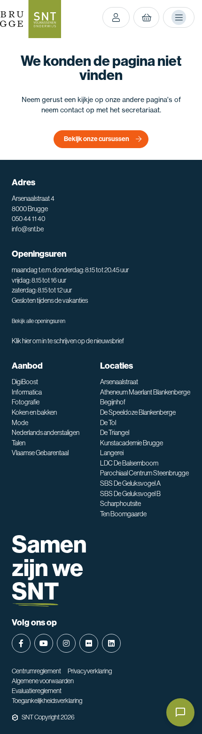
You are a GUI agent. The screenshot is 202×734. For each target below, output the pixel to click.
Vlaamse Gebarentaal (40, 453)
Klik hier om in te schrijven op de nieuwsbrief (68, 341)
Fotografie (25, 402)
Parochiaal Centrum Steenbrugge (144, 473)
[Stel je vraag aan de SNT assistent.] (180, 712)
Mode (20, 422)
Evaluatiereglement (37, 691)
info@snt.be (28, 229)
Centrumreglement (36, 671)
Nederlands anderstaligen (45, 432)
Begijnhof (112, 402)
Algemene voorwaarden (43, 681)
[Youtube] (43, 643)
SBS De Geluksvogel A (130, 483)
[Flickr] (88, 643)
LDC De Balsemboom (129, 463)
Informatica (27, 392)
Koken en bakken (34, 412)
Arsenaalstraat (119, 382)
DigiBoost (25, 382)
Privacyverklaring (90, 671)
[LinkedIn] (111, 643)
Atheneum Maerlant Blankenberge (145, 392)
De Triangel (114, 432)
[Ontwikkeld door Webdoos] (15, 717)
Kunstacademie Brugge (131, 443)
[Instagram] (66, 643)
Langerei (112, 453)
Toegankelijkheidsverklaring (47, 700)
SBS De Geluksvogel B (130, 493)
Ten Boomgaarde (123, 514)
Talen (18, 443)
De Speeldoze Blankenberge (138, 412)
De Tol (108, 422)
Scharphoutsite (120, 503)
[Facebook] (21, 643)
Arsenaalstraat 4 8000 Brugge (33, 204)
